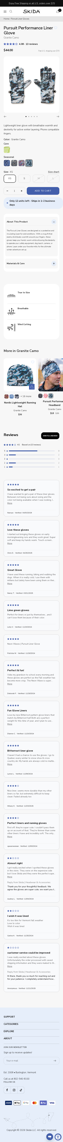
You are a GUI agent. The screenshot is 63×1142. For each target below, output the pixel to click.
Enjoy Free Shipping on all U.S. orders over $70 (32, 3)
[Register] (55, 1061)
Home (6, 18)
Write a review (50, 436)
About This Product (17, 221)
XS (9, 178)
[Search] (10, 11)
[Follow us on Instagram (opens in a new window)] (14, 1090)
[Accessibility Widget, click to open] (58, 1136)
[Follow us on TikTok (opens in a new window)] (20, 1090)
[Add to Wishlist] (55, 28)
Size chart (53, 171)
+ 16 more (25, 396)
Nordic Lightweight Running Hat (20, 404)
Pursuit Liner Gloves (20, 18)
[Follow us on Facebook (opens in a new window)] (7, 1090)
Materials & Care (15, 263)
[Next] (58, 116)
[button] (11, 44)
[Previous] (5, 116)
